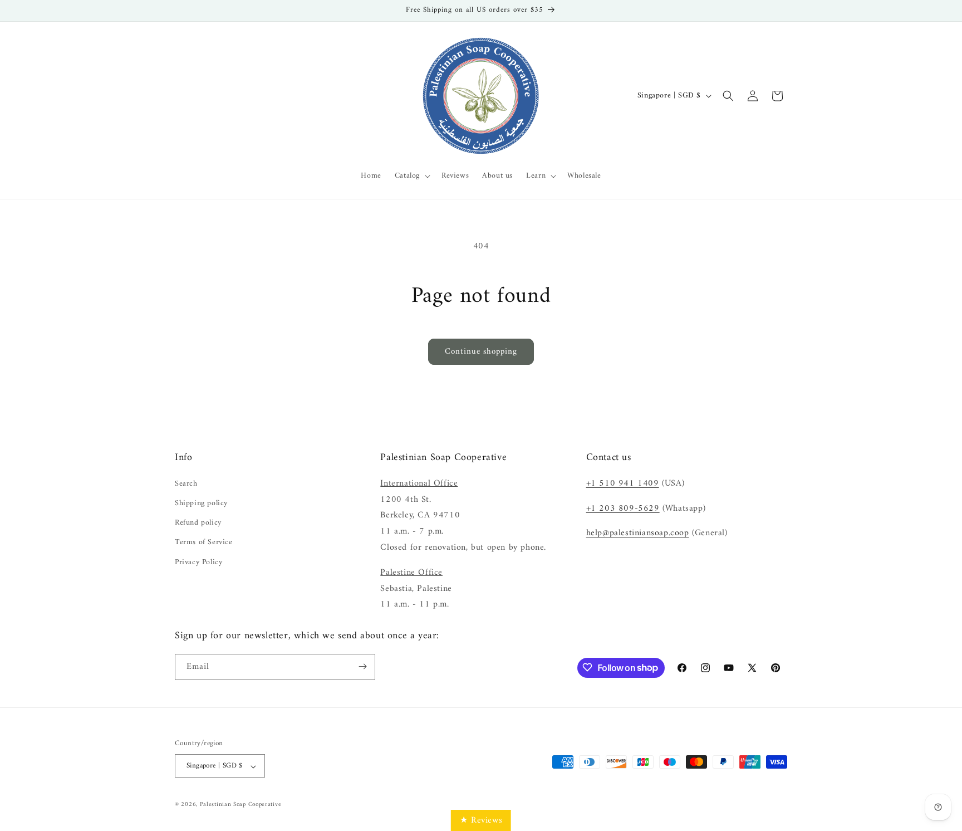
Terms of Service (204, 542)
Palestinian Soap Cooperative (241, 805)
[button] (411, 176)
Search (186, 483)
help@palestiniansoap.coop (637, 533)
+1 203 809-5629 (623, 508)
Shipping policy (201, 503)
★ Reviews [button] (481, 820)
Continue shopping (481, 351)
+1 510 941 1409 (622, 483)
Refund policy (198, 523)
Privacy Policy (198, 562)
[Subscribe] (362, 666)
